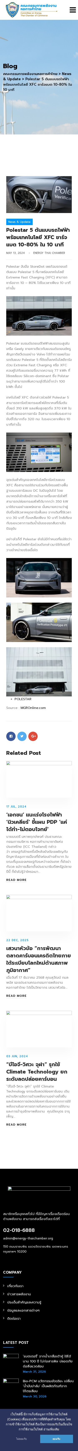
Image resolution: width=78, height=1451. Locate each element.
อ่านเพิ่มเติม (51, 1429)
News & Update (19, 222)
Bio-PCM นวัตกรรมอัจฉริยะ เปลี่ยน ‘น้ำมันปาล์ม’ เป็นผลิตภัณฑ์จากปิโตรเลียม (48, 1386)
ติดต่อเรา (14, 1318)
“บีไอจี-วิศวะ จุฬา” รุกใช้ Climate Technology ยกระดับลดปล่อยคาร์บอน (36, 1072)
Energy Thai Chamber (49, 253)
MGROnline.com (33, 707)
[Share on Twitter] (22, 736)
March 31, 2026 (34, 1371)
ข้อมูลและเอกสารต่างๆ (23, 1310)
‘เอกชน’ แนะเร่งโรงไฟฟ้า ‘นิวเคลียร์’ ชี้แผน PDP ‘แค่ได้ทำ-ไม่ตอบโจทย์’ (36, 822)
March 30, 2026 (34, 1396)
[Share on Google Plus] (33, 736)
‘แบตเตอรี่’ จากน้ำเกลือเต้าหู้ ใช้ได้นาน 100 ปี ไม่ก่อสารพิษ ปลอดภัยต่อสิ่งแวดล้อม (48, 1361)
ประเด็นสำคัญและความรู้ (24, 1302)
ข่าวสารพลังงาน (19, 1294)
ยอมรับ (56, 1438)
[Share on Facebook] (11, 736)
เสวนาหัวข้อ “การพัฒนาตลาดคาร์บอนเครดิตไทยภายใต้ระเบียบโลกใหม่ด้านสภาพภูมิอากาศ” (38, 959)
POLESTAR (23, 699)
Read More (16, 880)
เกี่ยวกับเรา (15, 1286)
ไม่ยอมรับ (21, 1438)
